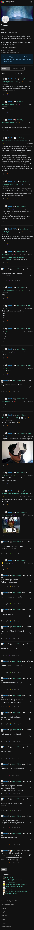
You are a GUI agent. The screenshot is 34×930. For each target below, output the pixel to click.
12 (3, 604)
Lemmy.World (10, 2)
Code (3, 923)
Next (3, 869)
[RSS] (21, 73)
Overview (5, 68)
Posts (21, 68)
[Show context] (19, 82)
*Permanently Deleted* (8, 104)
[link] (22, 82)
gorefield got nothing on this (10, 82)
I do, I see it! (5, 209)
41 (3, 586)
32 (3, 810)
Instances (4, 915)
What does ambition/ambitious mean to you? (14, 141)
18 (3, 689)
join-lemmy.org (6, 926)
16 (3, 553)
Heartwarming (6, 254)
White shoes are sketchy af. (9, 290)
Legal (3, 912)
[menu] (31, 2)
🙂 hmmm (5, 563)
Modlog (3, 908)
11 (3, 621)
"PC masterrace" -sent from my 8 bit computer (15, 493)
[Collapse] (3, 79)
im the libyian (5, 475)
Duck (29, 305)
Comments (14, 68)
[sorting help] (18, 73)
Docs (3, 919)
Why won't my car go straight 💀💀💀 (12, 418)
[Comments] (30, 275)
